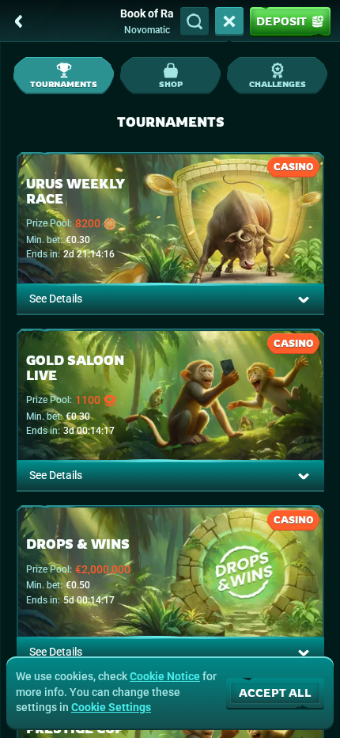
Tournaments (63, 84)
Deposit (281, 21)
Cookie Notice (165, 676)
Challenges (277, 84)
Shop (171, 84)
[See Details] (304, 299)
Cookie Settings (111, 707)
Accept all (275, 692)
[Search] (194, 21)
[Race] (229, 21)
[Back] (18, 21)
